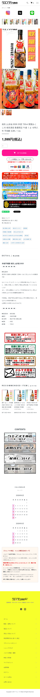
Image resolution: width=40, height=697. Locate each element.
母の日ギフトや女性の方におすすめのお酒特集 (12, 235)
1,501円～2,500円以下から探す (17, 242)
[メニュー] (37, 3)
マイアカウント (8, 662)
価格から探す (5, 242)
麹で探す (27, 235)
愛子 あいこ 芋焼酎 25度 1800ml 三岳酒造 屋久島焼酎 (7, 405)
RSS (5, 658)
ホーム (3, 7)
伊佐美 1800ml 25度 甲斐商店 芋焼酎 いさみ (32, 405)
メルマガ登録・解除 (9, 653)
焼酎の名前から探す (17, 239)
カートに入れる (21, 153)
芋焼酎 (8, 7)
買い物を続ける (6, 223)
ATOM (9, 658)
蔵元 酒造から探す (7, 228)
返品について (6, 218)
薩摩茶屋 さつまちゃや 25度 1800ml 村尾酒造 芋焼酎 (19, 405)
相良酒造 (25, 228)
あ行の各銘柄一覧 (27, 239)
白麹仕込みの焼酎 (6, 239)
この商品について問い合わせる (20, 159)
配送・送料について (9, 624)
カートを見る (8, 677)
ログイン (6, 672)
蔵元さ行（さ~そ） (17, 228)
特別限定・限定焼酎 (7, 232)
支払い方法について (9, 633)
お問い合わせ (8, 682)
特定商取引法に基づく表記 (9, 220)
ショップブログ (8, 648)
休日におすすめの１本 (18, 232)
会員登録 (6, 667)
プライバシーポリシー (10, 643)
